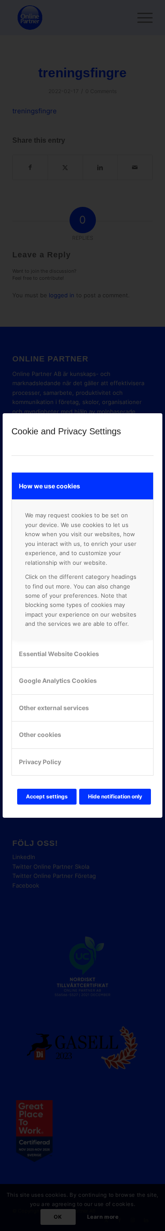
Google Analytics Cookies (58, 680)
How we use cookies (49, 486)
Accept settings (47, 796)
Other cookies (40, 734)
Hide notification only (115, 796)
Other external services (54, 707)
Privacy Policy (40, 761)
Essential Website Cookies (59, 653)
